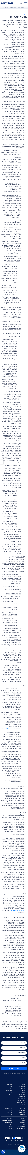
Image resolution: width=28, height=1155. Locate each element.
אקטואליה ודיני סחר (20, 1128)
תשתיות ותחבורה (8, 1112)
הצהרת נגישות (22, 1094)
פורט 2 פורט (17, 15)
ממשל (23, 1124)
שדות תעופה (22, 1114)
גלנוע (11, 1088)
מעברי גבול (10, 1114)
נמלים (11, 1086)
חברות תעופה (22, 1108)
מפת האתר (22, 1088)
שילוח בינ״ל (9, 1119)
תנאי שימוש (22, 1090)
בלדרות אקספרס (21, 1110)
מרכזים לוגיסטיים (8, 1123)
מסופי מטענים (9, 1090)
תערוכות (10, 1128)
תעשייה (23, 1121)
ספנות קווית (9, 1084)
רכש (11, 1124)
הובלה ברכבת (9, 1110)
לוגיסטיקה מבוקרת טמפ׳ (7, 1121)
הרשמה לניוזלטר (14, 1068)
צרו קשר (23, 1084)
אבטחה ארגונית (21, 1126)
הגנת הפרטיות (22, 1096)
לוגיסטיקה (10, 1126)
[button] (3, 1151)
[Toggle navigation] (26, 3)
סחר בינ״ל (23, 1119)
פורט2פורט (24, 15)
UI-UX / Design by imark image (14, 1146)
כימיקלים (10, 1094)
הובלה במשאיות (8, 1108)
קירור (11, 1092)
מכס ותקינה (22, 1123)
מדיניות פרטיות (22, 1092)
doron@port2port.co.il (9, 728)
